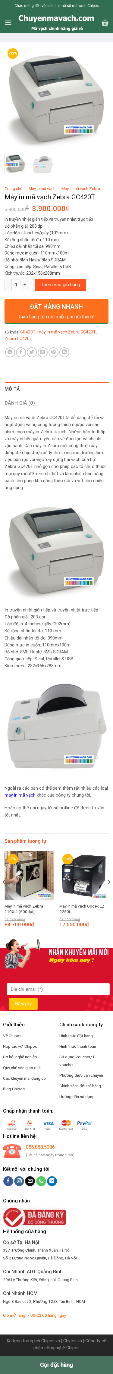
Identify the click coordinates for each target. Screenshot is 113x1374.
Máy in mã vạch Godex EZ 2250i (82, 909)
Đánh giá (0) (20, 403)
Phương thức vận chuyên (81, 1075)
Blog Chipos (14, 1088)
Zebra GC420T (18, 338)
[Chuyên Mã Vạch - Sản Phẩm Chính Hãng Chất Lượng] (56, 23)
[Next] (98, 97)
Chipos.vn (50, 1341)
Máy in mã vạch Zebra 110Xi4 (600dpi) (24, 909)
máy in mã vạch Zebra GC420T (66, 332)
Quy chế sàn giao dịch (22, 1067)
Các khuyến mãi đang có (24, 1078)
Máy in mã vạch (42, 188)
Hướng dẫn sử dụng (77, 1096)
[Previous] (14, 97)
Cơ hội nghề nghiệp (20, 1056)
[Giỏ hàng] (105, 22)
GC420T (28, 332)
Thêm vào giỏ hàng (60, 284)
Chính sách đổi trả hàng (80, 1085)
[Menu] (8, 22)
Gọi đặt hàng (56, 1364)
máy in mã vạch (20, 795)
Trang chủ (14, 188)
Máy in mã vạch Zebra (80, 188)
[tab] (56, 389)
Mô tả (12, 389)
